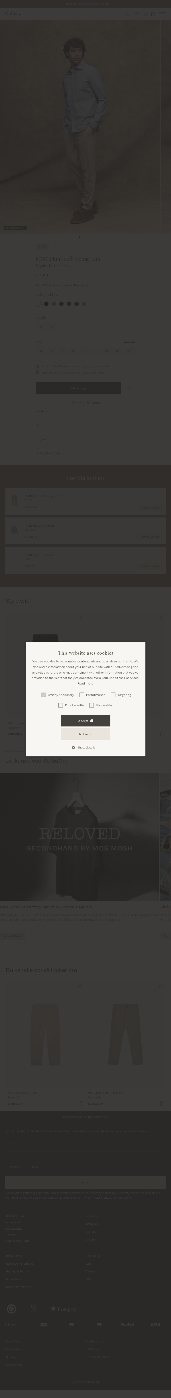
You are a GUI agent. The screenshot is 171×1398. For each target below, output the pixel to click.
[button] (85, 747)
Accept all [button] (85, 721)
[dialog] (85, 699)
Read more (86, 683)
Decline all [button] (85, 734)
